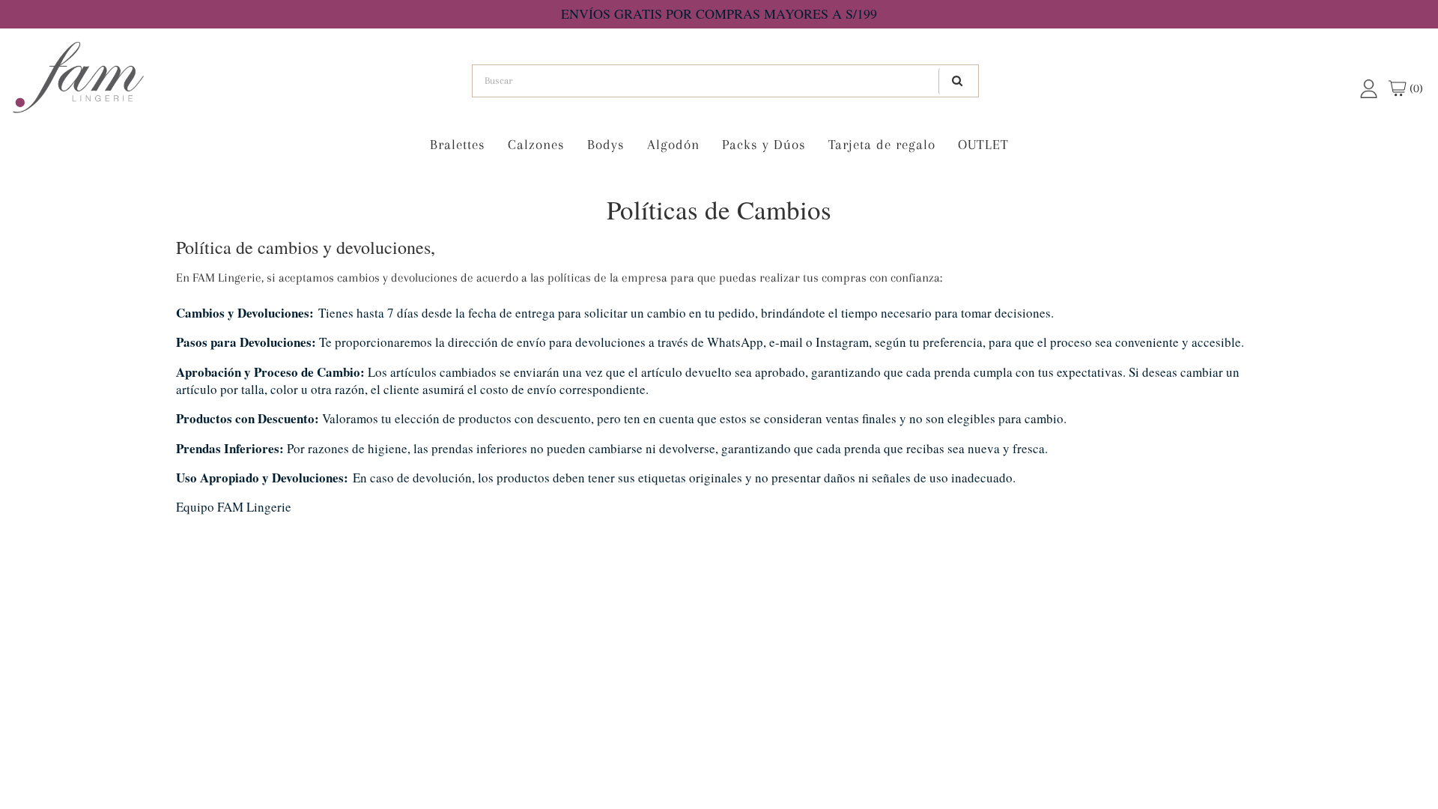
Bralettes (457, 144)
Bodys (606, 144)
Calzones (536, 144)
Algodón (673, 144)
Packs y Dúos (764, 144)
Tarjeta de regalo (881, 144)
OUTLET (983, 144)
